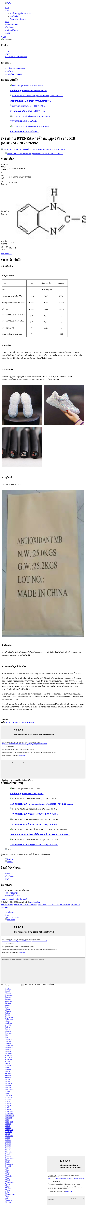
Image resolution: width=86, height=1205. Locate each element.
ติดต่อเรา (8, 33)
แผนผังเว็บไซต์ (34, 902)
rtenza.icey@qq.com (12, 895)
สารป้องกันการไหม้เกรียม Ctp (25, 905)
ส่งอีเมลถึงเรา (6, 254)
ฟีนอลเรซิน (42, 905)
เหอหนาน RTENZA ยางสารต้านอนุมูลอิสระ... (30, 101)
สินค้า (7, 11)
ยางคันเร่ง (14, 16)
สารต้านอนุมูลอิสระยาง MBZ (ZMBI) (20, 722)
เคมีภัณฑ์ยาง (64, 905)
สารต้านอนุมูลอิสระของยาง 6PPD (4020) (28, 90)
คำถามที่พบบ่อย (11, 24)
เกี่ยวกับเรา (9, 27)
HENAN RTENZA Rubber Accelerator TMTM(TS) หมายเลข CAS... (41, 804)
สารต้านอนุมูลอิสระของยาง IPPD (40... (27, 111)
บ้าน (7, 8)
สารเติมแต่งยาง (7, 905)
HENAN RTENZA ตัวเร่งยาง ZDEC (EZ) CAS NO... (34, 845)
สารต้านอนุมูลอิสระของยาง (20, 13)
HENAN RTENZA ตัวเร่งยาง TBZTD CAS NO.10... (34, 814)
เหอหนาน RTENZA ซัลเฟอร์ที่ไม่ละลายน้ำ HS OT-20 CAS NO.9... (40, 834)
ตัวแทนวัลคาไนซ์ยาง (18, 19)
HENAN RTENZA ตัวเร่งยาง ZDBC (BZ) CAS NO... (34, 824)
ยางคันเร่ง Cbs (53, 905)
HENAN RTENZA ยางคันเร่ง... (24, 121)
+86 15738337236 (11, 893)
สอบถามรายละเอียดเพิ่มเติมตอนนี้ (14, 899)
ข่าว (7, 22)
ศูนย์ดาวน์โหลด (11, 30)
